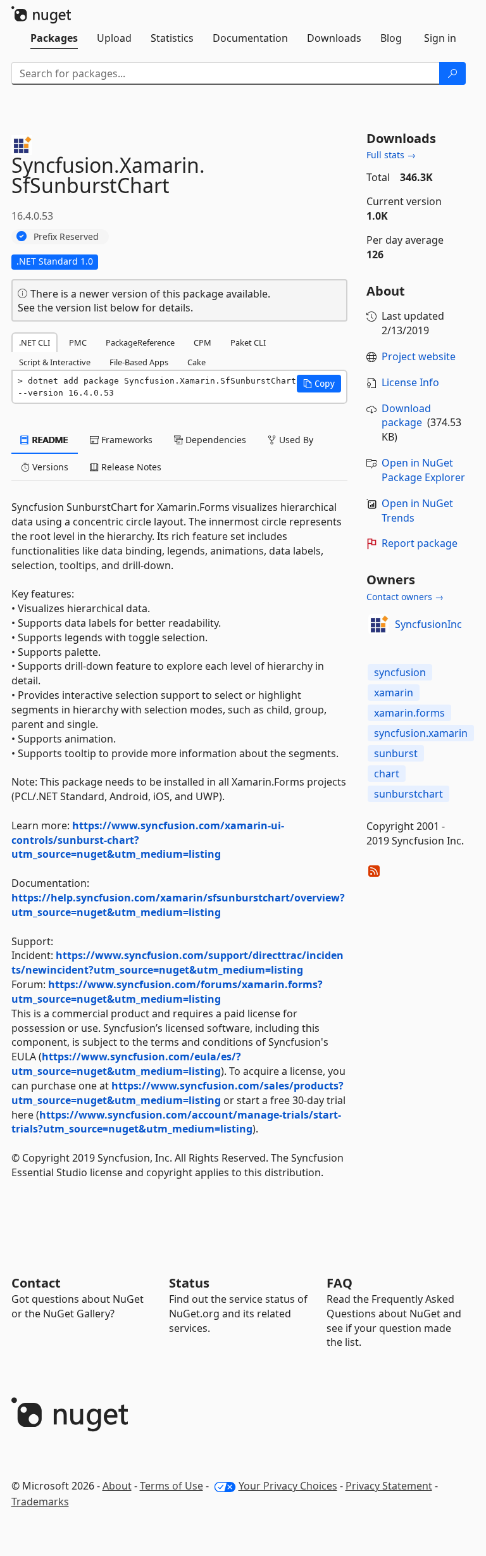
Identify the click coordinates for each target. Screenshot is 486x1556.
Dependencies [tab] (214, 440)
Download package (406, 415)
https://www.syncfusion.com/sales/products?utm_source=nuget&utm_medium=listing (177, 1093)
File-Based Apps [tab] (138, 362)
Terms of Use (171, 1486)
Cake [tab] (196, 362)
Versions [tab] (49, 467)
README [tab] (49, 440)
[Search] (452, 73)
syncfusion (400, 672)
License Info (410, 382)
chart (386, 774)
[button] (319, 383)
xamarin (393, 693)
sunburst (396, 753)
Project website (419, 356)
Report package (420, 543)
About (117, 1486)
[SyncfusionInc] (378, 624)
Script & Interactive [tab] (54, 362)
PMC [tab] (78, 342)
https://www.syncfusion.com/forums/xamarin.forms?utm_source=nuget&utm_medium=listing (167, 991)
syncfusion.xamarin (421, 733)
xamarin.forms (409, 713)
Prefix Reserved (66, 236)
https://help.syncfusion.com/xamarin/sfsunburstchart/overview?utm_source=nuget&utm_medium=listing (178, 905)
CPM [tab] (202, 342)
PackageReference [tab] (140, 342)
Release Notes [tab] (130, 467)
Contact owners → (405, 597)
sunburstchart (408, 794)
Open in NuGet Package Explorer (423, 470)
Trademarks (40, 1502)
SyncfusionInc (428, 624)
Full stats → (391, 155)
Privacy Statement (389, 1486)
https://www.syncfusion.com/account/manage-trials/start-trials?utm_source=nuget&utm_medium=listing (176, 1122)
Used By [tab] (295, 440)
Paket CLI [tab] (248, 342)
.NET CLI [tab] (34, 342)
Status (189, 1282)
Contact (36, 1282)
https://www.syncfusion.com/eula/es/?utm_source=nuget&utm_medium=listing (126, 1064)
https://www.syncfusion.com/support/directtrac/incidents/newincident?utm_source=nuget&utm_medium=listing (177, 962)
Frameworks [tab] (126, 440)
